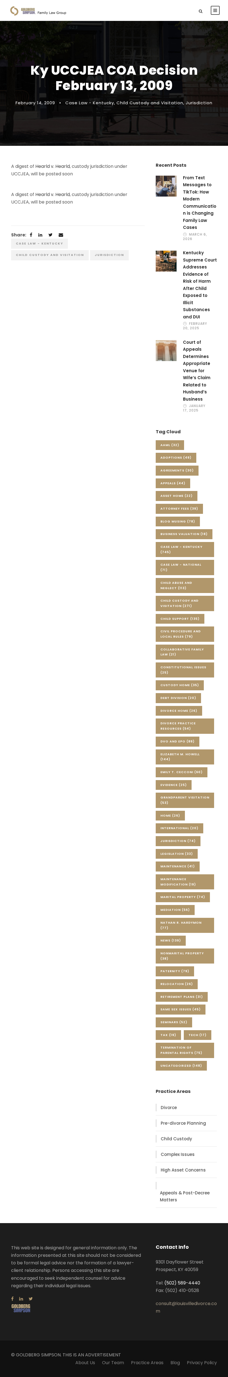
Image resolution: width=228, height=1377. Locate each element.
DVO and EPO (177, 741)
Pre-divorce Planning (183, 1123)
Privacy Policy (202, 1362)
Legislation (176, 853)
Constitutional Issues (183, 670)
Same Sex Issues (180, 1009)
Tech (198, 1035)
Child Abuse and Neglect (176, 585)
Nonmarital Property (182, 956)
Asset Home (176, 495)
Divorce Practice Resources (178, 726)
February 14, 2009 (35, 103)
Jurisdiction (199, 103)
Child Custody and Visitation (150, 103)
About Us (85, 1362)
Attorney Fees (179, 508)
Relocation (176, 984)
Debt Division (178, 698)
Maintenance (177, 866)
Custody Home (179, 685)
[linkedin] (21, 1299)
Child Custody (176, 1139)
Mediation (175, 909)
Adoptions (176, 457)
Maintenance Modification (178, 882)
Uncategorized (181, 1065)
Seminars (173, 1022)
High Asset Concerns (183, 1170)
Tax (168, 1035)
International (179, 828)
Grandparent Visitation (184, 800)
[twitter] (31, 1299)
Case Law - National (180, 567)
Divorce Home (178, 710)
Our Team (113, 1362)
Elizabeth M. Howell (180, 757)
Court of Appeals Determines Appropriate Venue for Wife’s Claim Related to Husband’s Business (196, 370)
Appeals (172, 483)
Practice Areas (147, 1362)
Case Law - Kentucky (89, 103)
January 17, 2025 (194, 408)
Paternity (174, 971)
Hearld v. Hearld (52, 166)
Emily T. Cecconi (181, 772)
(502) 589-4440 (182, 1283)
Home (170, 815)
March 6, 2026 (195, 236)
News (170, 940)
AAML (169, 445)
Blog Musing (177, 521)
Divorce (169, 1107)
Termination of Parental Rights (181, 1050)
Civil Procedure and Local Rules (180, 634)
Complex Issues (178, 1154)
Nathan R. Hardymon (181, 925)
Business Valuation (184, 534)
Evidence (173, 785)
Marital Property (182, 897)
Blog (175, 1362)
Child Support (180, 618)
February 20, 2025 (195, 325)
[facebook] (12, 1299)
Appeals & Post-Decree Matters (185, 1196)
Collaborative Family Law (182, 652)
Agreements (177, 470)
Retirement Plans (181, 996)
